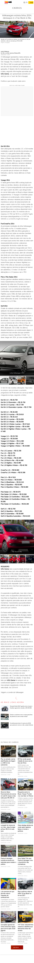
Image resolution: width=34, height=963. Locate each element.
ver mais (16, 947)
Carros (17, 8)
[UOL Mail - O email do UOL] (24, 2)
